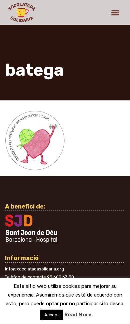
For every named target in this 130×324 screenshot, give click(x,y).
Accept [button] (51, 314)
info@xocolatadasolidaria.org (34, 268)
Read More (78, 315)
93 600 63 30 (60, 276)
